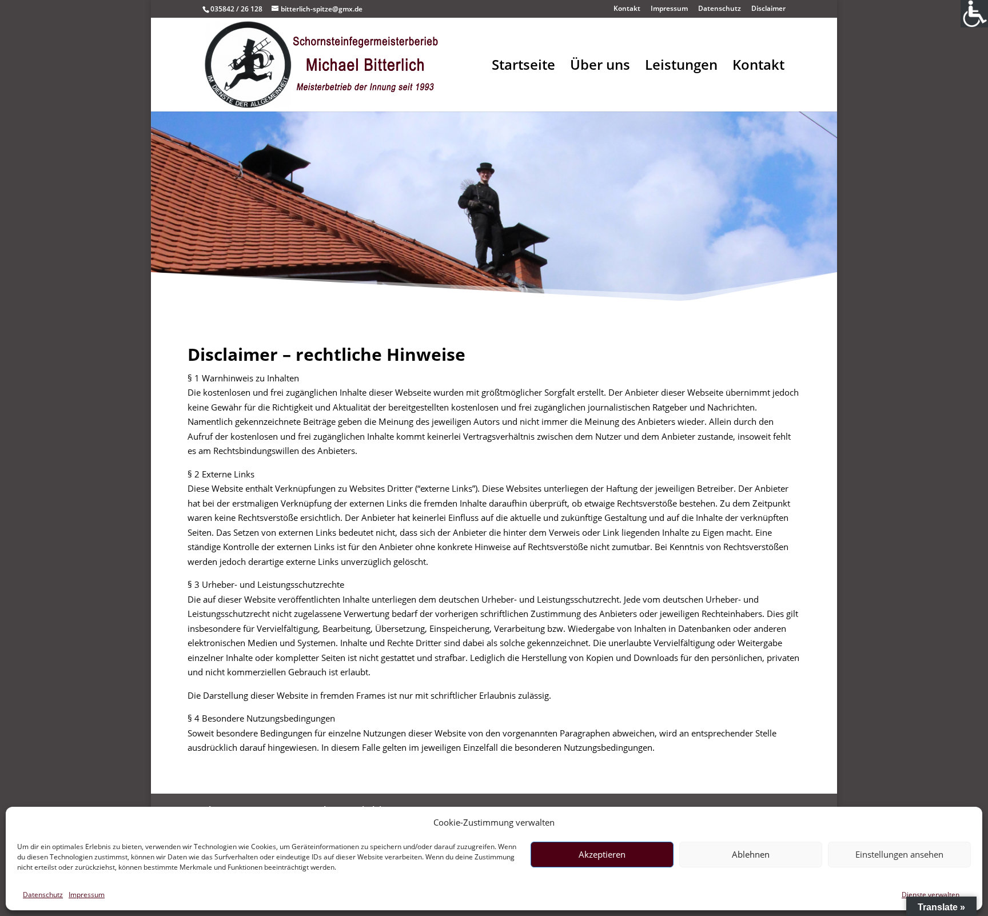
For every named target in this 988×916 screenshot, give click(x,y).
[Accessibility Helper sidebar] (974, 13)
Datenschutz (43, 894)
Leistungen (681, 67)
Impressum (87, 894)
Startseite (523, 67)
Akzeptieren (602, 854)
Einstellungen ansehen (899, 854)
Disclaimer (768, 9)
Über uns (600, 67)
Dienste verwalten (930, 894)
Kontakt (626, 9)
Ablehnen (751, 854)
